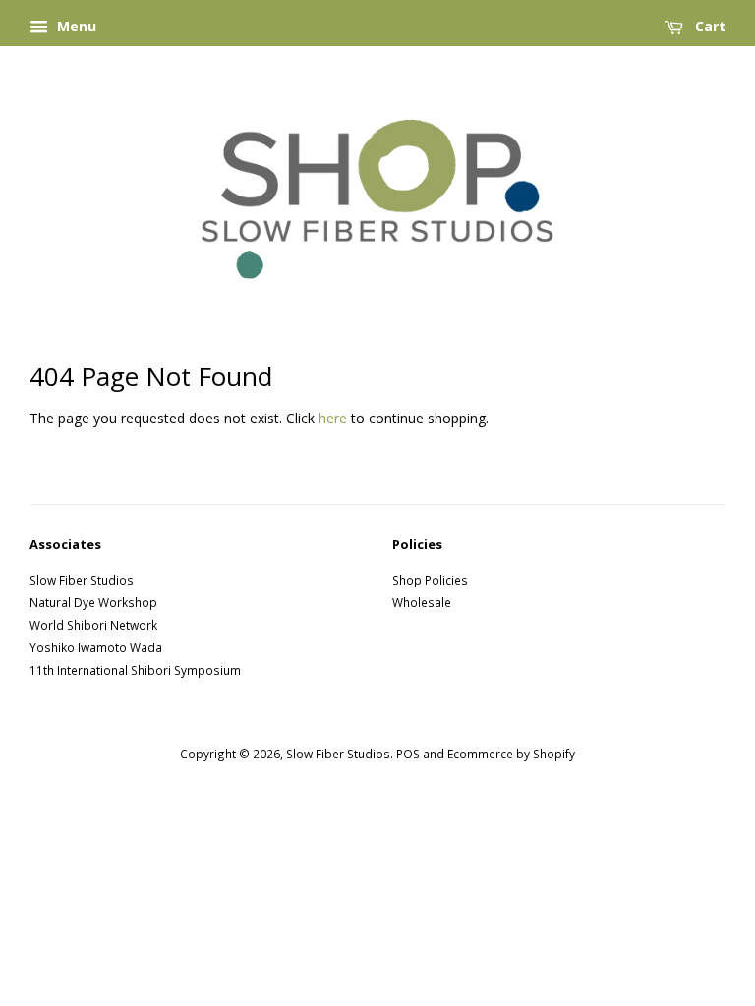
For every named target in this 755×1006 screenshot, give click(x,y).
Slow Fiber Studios (81, 579)
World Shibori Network (93, 625)
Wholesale (421, 602)
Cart (708, 26)
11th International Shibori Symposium (135, 670)
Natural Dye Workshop (93, 602)
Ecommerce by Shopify (511, 753)
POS (408, 753)
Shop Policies (430, 579)
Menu (74, 26)
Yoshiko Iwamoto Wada (95, 647)
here (333, 418)
